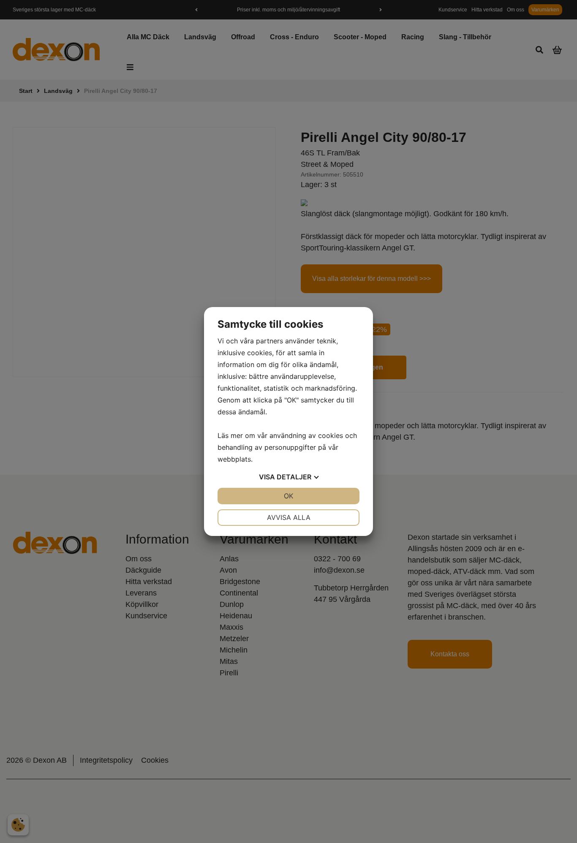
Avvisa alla (288, 517)
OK (288, 496)
